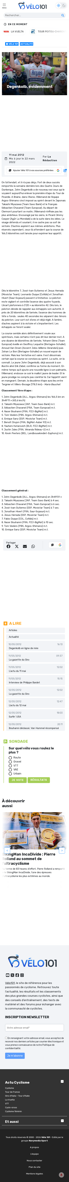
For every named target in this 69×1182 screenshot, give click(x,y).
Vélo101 (10, 983)
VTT (15, 765)
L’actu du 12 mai (17, 705)
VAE (15, 769)
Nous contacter (34, 1160)
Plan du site (34, 1167)
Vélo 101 (13, 44)
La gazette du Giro (19, 659)
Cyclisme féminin (13, 1111)
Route (17, 757)
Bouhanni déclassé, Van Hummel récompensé (34, 728)
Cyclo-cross (11, 1107)
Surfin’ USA (15, 716)
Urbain (17, 773)
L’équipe (34, 1154)
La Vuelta (10, 1099)
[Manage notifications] (61, 1174)
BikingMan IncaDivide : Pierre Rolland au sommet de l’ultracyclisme (28, 859)
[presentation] (7, 850)
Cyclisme (9, 1088)
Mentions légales (34, 1173)
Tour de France (12, 1092)
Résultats (38, 779)
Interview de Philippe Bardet (24, 682)
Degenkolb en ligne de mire (23, 648)
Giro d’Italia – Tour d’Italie (17, 1096)
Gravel (17, 761)
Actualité (26, 44)
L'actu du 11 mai (17, 671)
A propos (34, 1147)
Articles (13, 630)
